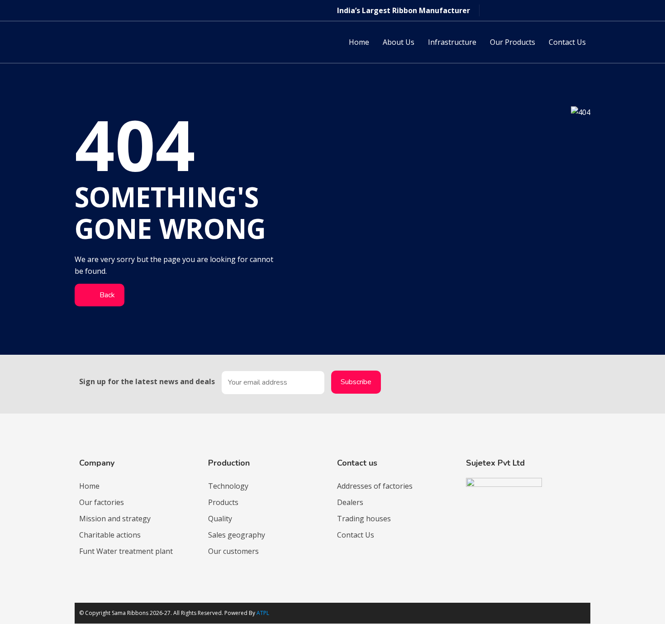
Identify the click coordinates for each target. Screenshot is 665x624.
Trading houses (364, 519)
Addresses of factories (375, 486)
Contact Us (567, 42)
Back (106, 295)
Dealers (350, 502)
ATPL (262, 613)
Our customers (233, 551)
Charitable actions (110, 535)
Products (223, 502)
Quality (220, 519)
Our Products (512, 42)
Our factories (101, 502)
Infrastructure (452, 42)
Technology (228, 486)
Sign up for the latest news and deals (147, 381)
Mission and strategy (115, 519)
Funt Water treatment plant (126, 551)
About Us (398, 42)
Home (359, 42)
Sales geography (236, 535)
